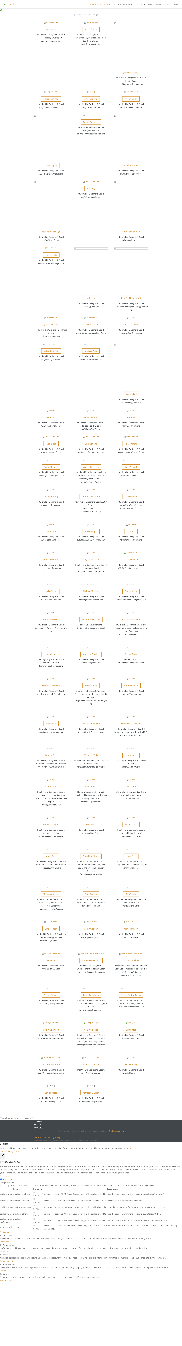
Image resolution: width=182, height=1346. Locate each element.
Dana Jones (51, 960)
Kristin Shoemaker (91, 723)
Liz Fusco (131, 531)
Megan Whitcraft (51, 894)
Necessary (7, 1179)
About (176, 4)
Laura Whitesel (51, 654)
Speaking (38, 1121)
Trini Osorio (91, 894)
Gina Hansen (51, 928)
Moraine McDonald (91, 960)
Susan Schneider (131, 960)
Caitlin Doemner (91, 122)
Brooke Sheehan (51, 824)
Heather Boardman (91, 619)
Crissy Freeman (90, 324)
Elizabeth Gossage (51, 231)
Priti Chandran (91, 417)
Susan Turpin (91, 531)
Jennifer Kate (51, 254)
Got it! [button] (16, 1151)
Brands (37, 1124)
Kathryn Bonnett (51, 1029)
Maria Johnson (131, 928)
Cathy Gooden (91, 928)
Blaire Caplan (51, 165)
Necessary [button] (4, 1176)
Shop (169, 4)
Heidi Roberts (91, 786)
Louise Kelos (51, 1092)
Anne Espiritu (90, 98)
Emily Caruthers (91, 995)
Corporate (39, 1128)
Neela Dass (51, 856)
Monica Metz (131, 824)
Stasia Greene (51, 995)
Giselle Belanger (131, 1064)
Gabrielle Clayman (131, 231)
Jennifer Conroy (131, 72)
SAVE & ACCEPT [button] (7, 1280)
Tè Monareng (131, 443)
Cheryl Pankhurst (91, 856)
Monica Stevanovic (51, 685)
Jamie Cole (51, 531)
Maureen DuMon (91, 654)
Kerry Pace (131, 856)
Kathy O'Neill (91, 685)
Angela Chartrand (91, 1064)
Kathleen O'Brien (91, 1092)
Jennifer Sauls (91, 298)
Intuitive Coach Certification (101, 4)
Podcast (139, 4)
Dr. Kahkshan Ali (131, 559)
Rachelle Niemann (131, 619)
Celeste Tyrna (131, 654)
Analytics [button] (4, 1251)
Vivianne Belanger (51, 496)
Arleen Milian (131, 98)
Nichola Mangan (91, 591)
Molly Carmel (51, 591)
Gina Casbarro (51, 29)
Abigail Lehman (50, 98)
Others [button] (3, 1270)
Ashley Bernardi (91, 467)
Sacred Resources (155, 4)
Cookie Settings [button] (7, 1151)
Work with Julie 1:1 (125, 4)
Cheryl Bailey (131, 591)
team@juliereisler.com (114, 1131)
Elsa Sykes (131, 1029)
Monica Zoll (131, 394)
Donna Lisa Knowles (131, 723)
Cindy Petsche (131, 165)
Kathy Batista (91, 29)
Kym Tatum (131, 894)
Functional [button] (4, 1232)
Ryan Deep (51, 443)
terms (129, 1148)
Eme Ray (91, 188)
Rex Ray (131, 417)
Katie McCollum (131, 324)
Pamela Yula (51, 786)
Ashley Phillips (91, 1029)
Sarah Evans (91, 443)
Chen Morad (131, 786)
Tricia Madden (51, 467)
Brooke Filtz (51, 755)
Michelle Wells (91, 755)
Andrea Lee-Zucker (91, 496)
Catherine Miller (51, 619)
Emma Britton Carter (131, 995)
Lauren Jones (131, 755)
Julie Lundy (51, 723)
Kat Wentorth (131, 496)
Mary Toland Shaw (91, 559)
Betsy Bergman (51, 350)
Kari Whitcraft (131, 467)
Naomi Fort (51, 417)
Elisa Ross (91, 824)
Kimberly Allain (131, 685)
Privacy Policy (54, 1137)
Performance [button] (5, 1241)
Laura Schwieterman (51, 1064)
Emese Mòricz (51, 559)
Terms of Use (40, 1137)
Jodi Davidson (51, 324)
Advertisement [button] (6, 1261)
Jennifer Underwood (131, 298)
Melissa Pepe (91, 350)
